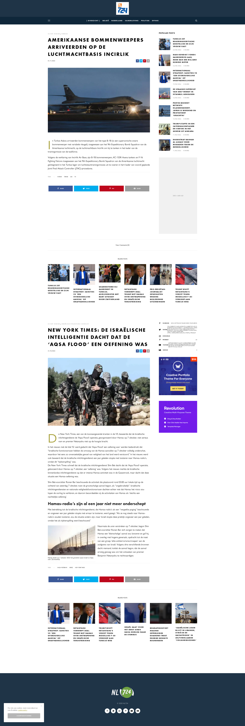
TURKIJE (64, 34)
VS (75, 176)
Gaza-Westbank (62, 567)
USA (71, 176)
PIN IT (73, 544)
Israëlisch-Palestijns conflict (75, 324)
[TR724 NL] (122, 8)
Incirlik (59, 176)
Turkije (66, 176)
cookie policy (22, 710)
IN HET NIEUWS (54, 34)
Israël (71, 567)
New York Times (80, 567)
